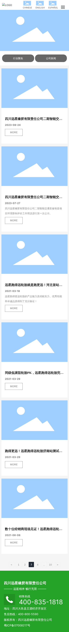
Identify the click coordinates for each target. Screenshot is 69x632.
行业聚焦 (18, 58)
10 (50, 564)
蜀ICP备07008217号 (17, 625)
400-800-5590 (28, 614)
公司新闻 (51, 58)
